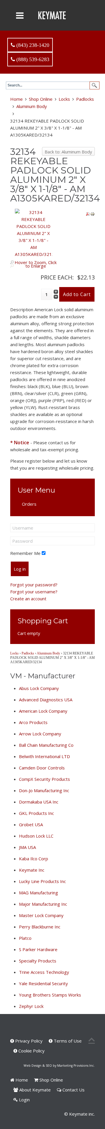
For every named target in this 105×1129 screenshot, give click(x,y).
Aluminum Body (31, 106)
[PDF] (87, 213)
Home (16, 99)
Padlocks (85, 99)
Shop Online (40, 99)
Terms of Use (67, 1041)
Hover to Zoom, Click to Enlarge (36, 264)
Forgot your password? (33, 584)
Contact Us (73, 1090)
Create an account (28, 598)
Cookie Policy (31, 1051)
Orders (29, 504)
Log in (20, 569)
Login (24, 1100)
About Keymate (34, 1090)
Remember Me (25, 553)
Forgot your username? (33, 591)
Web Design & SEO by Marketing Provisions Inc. (59, 1065)
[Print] (92, 213)
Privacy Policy (28, 1041)
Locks (64, 99)
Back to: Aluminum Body (68, 152)
